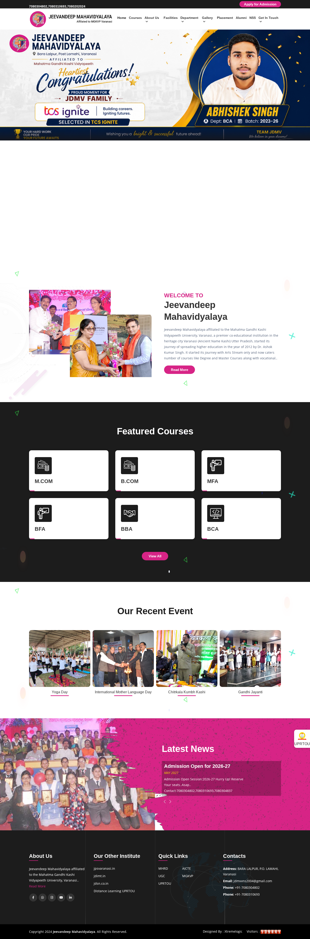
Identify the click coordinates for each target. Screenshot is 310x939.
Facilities (171, 18)
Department (189, 18)
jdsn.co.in (101, 883)
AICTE (186, 868)
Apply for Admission (260, 4)
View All (155, 556)
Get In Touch (268, 18)
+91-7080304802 (247, 887)
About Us (152, 18)
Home (121, 18)
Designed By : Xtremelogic (222, 931)
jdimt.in (100, 876)
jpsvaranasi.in (104, 868)
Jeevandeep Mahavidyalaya (74, 931)
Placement (225, 18)
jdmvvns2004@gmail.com (253, 881)
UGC (161, 876)
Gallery (207, 18)
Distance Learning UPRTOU (114, 891)
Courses (135, 18)
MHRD (163, 868)
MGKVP (187, 876)
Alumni (241, 18)
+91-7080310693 (247, 894)
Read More (179, 370)
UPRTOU (164, 883)
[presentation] (9, 135)
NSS (252, 18)
